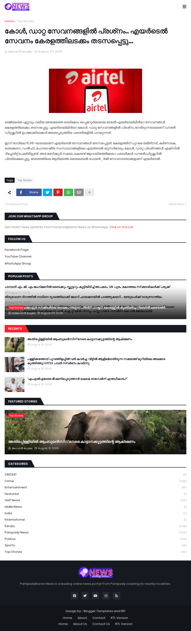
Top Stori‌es (25, 21)
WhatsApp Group (18, 263)
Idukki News (95, 506)
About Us (80, 624)
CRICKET (95, 474)
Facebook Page (17, 249)
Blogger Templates (98, 611)
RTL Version (119, 618)
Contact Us (101, 624)
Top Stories (95, 552)
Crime (95, 481)
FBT (123, 611)
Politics (95, 539)
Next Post (176, 204)
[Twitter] (47, 192)
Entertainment (95, 487)
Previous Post (17, 204)
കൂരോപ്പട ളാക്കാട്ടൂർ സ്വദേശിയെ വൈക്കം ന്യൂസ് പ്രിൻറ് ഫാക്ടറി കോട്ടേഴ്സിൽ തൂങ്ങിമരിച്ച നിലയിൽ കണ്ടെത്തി (86, 308)
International (95, 519)
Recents (15, 328)
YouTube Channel (18, 256)
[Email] (79, 192)
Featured (95, 494)
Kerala (95, 526)
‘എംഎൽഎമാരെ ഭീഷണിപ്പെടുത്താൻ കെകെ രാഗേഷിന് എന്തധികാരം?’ (77, 379)
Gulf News (95, 500)
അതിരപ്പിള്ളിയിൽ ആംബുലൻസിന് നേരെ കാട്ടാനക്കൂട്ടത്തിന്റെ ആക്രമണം (79, 339)
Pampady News (95, 532)
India (95, 513)
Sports (95, 545)
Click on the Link (121, 227)
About (82, 618)
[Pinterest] (58, 192)
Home (9, 21)
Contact (99, 618)
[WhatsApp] (68, 192)
